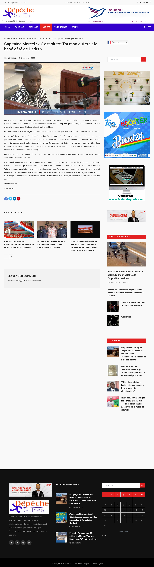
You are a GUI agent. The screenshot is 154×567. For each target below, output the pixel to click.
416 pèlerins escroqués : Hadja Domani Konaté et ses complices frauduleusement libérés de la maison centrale (133, 354)
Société (46, 27)
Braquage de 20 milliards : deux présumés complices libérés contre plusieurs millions (51, 244)
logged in (21, 280)
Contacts (23, 2)
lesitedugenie (98, 563)
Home (9, 38)
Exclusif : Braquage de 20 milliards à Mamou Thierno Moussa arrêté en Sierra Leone (83, 536)
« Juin (104, 535)
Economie (33, 27)
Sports (75, 27)
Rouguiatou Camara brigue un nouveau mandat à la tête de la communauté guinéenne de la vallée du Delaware (133, 404)
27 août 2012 (125, 283)
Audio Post (126, 317)
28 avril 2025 (77, 543)
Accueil (6, 2)
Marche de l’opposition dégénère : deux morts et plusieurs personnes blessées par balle (125, 293)
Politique (19, 27)
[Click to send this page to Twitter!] (10, 199)
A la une (8, 27)
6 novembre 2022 (28, 58)
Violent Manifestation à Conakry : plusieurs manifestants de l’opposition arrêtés (125, 275)
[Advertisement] (127, 437)
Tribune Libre (61, 27)
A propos (14, 2)
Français (115, 42)
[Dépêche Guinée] (18, 13)
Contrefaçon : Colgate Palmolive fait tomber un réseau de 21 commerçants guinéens (19, 244)
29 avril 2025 (77, 507)
